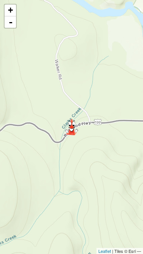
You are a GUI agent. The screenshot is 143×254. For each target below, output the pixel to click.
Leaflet (104, 251)
